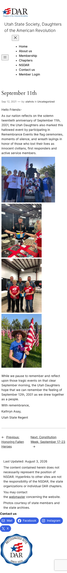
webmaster (17, 497)
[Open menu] (5, 57)
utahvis (29, 101)
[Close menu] (15, 38)
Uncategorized (46, 101)
